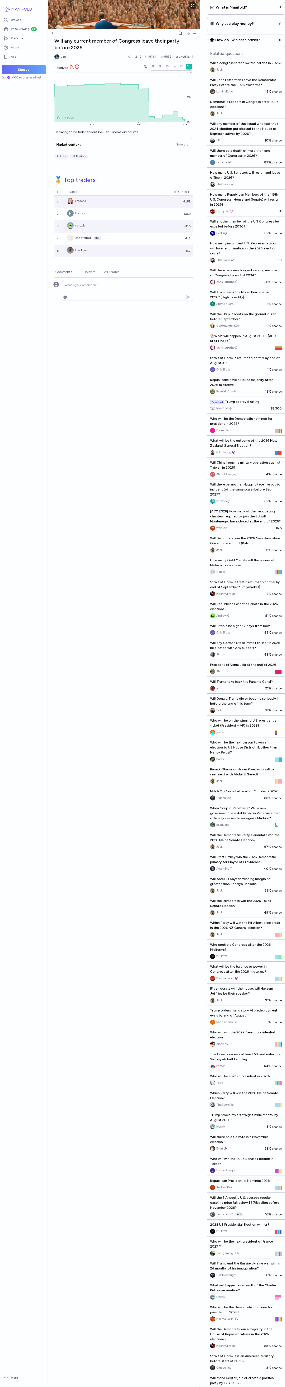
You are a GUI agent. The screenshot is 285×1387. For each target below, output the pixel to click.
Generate (182, 144)
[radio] (153, 67)
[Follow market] (180, 33)
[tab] (63, 272)
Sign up (24, 70)
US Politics (79, 156)
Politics (62, 156)
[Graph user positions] (145, 66)
